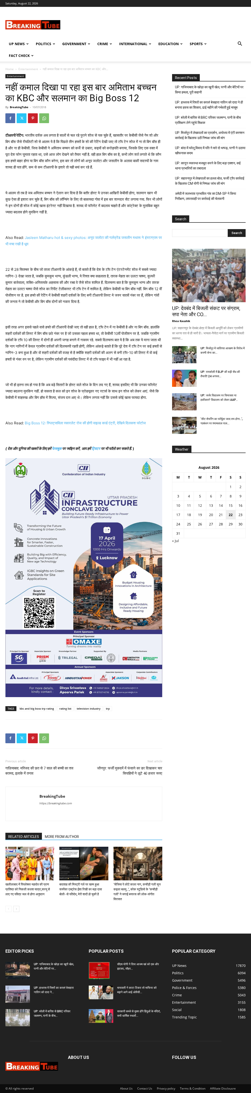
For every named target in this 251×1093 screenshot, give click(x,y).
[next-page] (16, 909)
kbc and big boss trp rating (37, 708)
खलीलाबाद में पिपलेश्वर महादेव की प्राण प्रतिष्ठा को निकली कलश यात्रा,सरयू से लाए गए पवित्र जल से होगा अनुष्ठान (27, 889)
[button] (240, 44)
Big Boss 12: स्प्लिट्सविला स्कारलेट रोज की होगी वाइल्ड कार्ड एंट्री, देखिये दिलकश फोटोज (85, 423)
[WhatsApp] (44, 118)
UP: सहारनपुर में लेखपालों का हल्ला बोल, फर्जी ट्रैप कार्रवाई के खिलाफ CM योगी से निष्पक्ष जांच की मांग (209, 180)
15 (231, 505)
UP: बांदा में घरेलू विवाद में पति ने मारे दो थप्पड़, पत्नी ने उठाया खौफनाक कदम (210, 150)
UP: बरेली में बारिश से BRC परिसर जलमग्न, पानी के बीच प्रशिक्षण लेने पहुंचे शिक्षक (208, 120)
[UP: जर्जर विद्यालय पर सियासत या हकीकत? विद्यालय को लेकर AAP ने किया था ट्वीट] (184, 401)
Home (9, 69)
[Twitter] (21, 118)
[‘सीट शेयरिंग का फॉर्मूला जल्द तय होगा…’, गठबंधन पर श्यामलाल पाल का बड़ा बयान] (184, 425)
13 (211, 505)
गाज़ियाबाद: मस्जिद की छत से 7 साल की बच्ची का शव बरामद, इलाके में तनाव (39, 771)
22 (231, 514)
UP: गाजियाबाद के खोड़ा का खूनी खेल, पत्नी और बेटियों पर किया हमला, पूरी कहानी (209, 89)
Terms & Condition (192, 1088)
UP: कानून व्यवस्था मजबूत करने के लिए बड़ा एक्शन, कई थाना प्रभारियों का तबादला (208, 165)
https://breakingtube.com (55, 803)
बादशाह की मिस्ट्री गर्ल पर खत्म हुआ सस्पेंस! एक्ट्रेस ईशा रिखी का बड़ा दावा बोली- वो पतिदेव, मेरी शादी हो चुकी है (80, 889)
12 (200, 505)
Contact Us (144, 1088)
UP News (17, 43)
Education (168, 43)
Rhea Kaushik (181, 321)
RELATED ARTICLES (23, 837)
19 (200, 514)
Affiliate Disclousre (223, 1088)
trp (108, 708)
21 (221, 514)
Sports (196, 43)
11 (189, 505)
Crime (102, 43)
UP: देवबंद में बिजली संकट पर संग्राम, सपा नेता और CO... (206, 311)
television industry (88, 708)
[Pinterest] (33, 118)
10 (178, 505)
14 (221, 505)
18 (189, 514)
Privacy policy (166, 1088)
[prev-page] (8, 909)
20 (211, 514)
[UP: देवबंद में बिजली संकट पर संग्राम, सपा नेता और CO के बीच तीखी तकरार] (209, 275)
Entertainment (28, 69)
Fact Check (19, 55)
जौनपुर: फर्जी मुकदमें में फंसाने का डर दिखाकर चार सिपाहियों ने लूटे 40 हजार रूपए (129, 771)
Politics (43, 43)
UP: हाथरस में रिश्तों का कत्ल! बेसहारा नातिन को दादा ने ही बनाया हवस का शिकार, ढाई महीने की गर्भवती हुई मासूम (209, 104)
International (133, 43)
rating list (65, 708)
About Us (126, 1088)
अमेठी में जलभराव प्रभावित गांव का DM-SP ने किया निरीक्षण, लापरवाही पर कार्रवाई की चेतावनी (205, 196)
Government (74, 43)
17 (178, 514)
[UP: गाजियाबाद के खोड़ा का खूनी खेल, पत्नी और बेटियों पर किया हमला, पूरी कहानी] (17, 970)
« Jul (175, 540)
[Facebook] (10, 118)
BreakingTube (19, 107)
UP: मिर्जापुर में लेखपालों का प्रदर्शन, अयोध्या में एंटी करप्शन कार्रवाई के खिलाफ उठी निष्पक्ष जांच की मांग (209, 135)
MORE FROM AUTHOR (62, 837)
